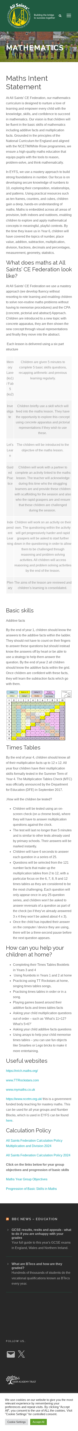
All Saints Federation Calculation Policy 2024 (38, 1155)
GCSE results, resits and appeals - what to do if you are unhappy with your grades (41, 1233)
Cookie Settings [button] (16, 1421)
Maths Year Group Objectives (26, 1179)
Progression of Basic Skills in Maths (31, 1188)
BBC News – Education (35, 1219)
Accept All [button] (38, 1421)
